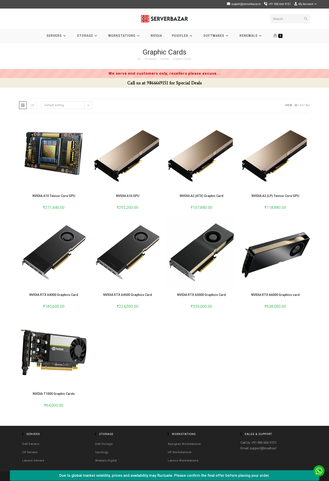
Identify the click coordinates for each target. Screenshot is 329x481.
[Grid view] (23, 105)
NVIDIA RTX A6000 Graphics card (275, 295)
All (308, 105)
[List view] (32, 105)
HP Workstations (180, 452)
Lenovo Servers (33, 460)
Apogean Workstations (184, 444)
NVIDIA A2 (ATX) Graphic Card (201, 196)
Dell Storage (104, 444)
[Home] (139, 59)
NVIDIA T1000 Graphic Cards (54, 394)
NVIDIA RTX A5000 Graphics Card (201, 295)
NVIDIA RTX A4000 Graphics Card (53, 295)
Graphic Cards (182, 59)
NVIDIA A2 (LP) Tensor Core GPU (275, 196)
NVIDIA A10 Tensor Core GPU (53, 196)
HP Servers (30, 452)
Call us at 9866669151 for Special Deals (164, 82)
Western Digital (106, 460)
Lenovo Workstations (183, 460)
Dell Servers (30, 444)
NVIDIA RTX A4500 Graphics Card (127, 295)
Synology (101, 452)
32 (295, 105)
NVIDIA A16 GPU (127, 196)
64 (301, 105)
